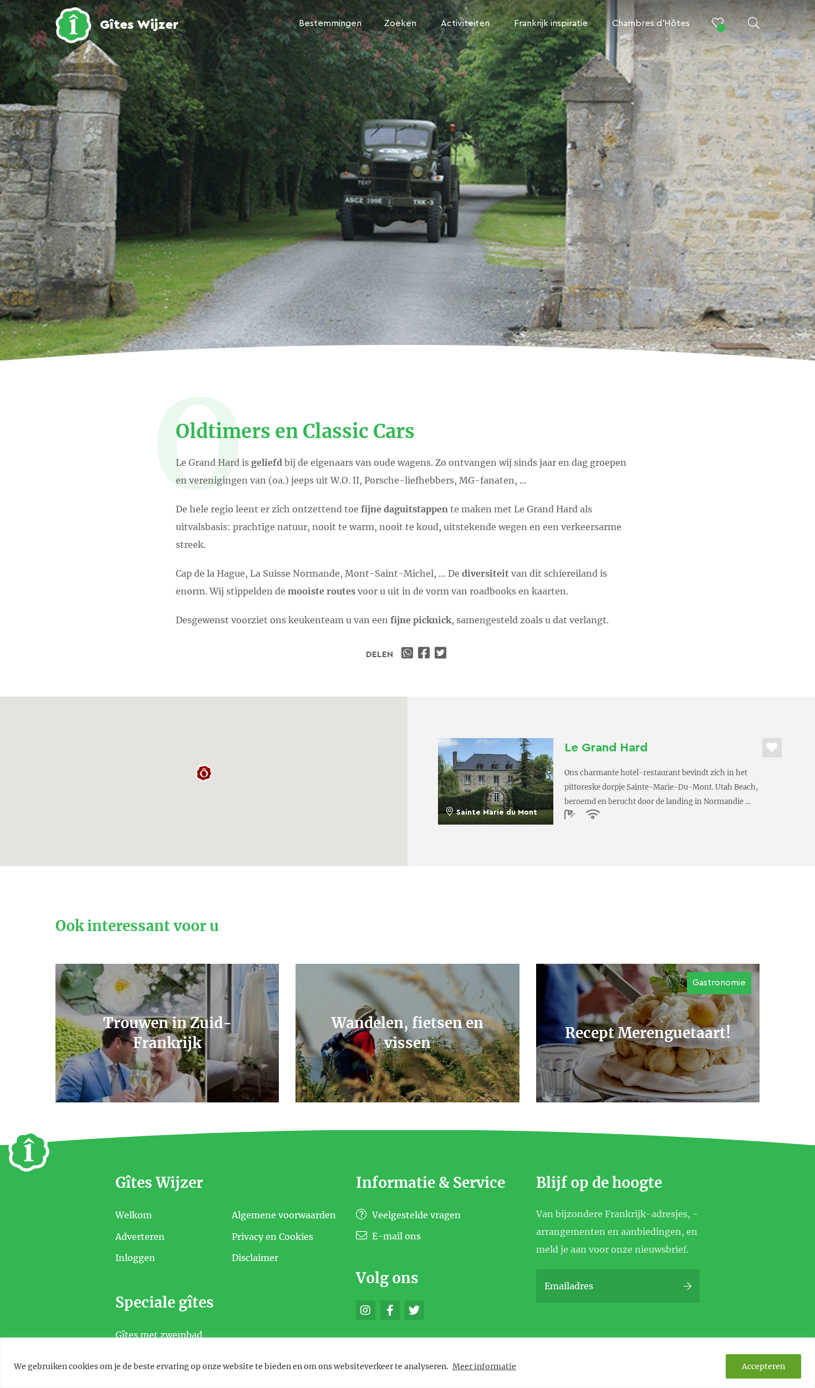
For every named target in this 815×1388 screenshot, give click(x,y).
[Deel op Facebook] (425, 654)
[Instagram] (365, 1310)
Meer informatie (484, 1366)
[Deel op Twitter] (442, 654)
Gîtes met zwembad (158, 1334)
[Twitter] (414, 1310)
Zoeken (400, 23)
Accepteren (763, 1366)
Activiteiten (465, 23)
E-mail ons (395, 1236)
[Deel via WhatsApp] (408, 654)
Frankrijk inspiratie (551, 23)
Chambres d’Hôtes (651, 23)
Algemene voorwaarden (284, 1215)
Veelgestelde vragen (415, 1215)
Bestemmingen (330, 23)
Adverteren (140, 1236)
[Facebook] (390, 1310)
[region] (407, 1363)
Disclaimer (255, 1257)
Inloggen (135, 1257)
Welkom (133, 1215)
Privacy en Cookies (272, 1236)
